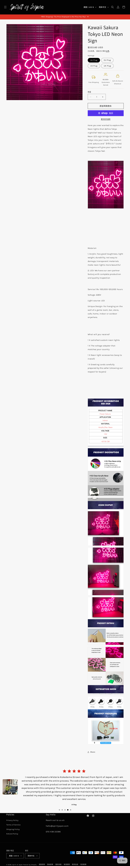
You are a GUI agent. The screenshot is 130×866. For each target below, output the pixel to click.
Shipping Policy (13, 829)
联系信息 (75, 864)
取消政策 (83, 864)
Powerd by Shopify (30, 864)
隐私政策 (50, 864)
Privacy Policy (12, 820)
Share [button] (92, 752)
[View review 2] (62, 803)
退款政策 (42, 864)
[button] (5, 7)
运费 (107, 51)
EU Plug (107, 60)
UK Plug (107, 66)
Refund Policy (12, 834)
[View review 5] (70, 803)
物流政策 (67, 864)
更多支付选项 (105, 119)
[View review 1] (59, 803)
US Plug (93, 66)
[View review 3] (65, 803)
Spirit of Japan (17, 864)
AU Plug (93, 60)
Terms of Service (13, 825)
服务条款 (58, 864)
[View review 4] (67, 803)
